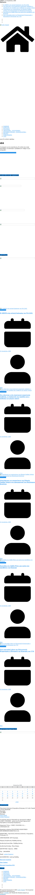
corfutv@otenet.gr (4, 817)
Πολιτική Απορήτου (5, 859)
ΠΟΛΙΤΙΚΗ (6, 129)
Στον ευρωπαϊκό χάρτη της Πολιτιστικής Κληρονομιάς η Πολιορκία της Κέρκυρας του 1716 (17, 15)
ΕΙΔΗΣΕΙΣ (6, 126)
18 (7, 795)
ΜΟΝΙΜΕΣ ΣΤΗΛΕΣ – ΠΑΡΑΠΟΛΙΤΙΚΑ (14, 132)
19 (12, 795)
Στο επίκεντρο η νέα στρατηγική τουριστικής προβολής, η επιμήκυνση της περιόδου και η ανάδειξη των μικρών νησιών (19, 7)
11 (7, 793)
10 (2, 793)
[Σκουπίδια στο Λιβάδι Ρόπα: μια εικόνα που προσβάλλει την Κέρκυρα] (17, 561)
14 (22, 793)
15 (27, 793)
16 (32, 793)
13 (17, 793)
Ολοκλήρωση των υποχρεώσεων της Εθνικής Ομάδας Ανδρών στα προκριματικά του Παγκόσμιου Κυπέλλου (17, 10)
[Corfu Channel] (17, 52)
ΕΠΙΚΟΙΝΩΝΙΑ (7, 135)
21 (22, 795)
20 (17, 795)
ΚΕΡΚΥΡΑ (6, 127)
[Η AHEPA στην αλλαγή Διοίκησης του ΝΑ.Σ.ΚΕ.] (13, 308)
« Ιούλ (17, 802)
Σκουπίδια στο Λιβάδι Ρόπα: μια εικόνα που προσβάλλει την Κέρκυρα (14, 566)
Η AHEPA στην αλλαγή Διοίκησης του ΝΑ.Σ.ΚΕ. (16, 5)
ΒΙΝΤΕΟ (5, 133)
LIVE (4, 136)
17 (2, 795)
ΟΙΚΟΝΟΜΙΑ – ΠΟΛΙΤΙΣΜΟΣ (11, 130)
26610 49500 (3, 815)
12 (12, 793)
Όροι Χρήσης (4, 862)
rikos (1, 387)
